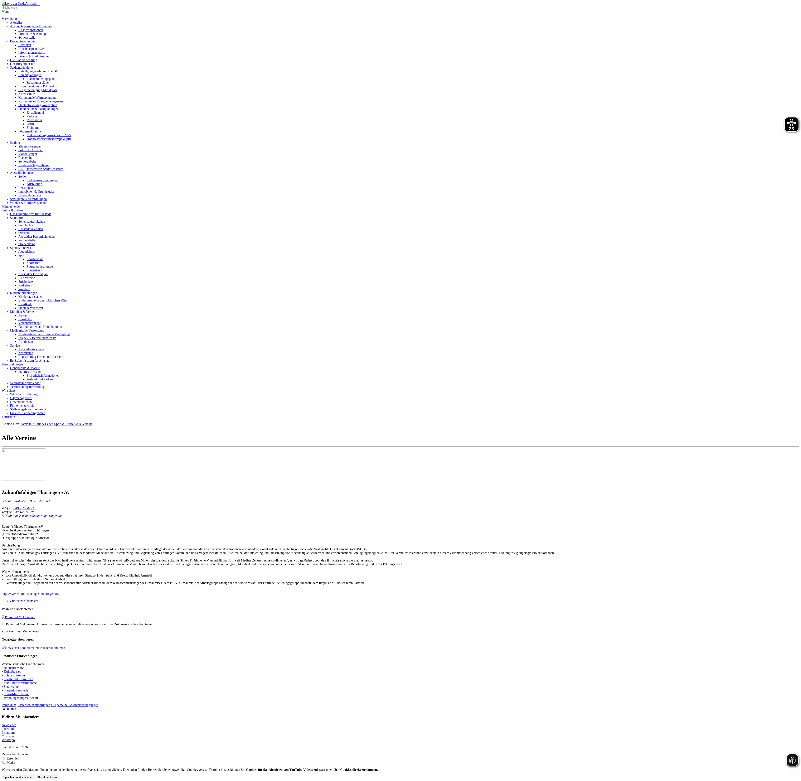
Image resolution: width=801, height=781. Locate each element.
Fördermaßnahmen (30, 131)
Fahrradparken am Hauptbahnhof (40, 326)
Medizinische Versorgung (27, 330)
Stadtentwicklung (21, 67)
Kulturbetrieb (12, 671)
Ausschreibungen (21, 172)
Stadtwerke (11, 686)
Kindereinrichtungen (23, 293)
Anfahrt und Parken (40, 379)
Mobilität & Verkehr (23, 311)
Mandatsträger (27, 154)
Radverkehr (34, 120)
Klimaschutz (26, 94)
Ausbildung (34, 184)
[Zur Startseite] (19, 3)
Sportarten (33, 263)
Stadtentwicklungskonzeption (37, 105)
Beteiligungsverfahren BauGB (38, 71)
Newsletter (25, 353)
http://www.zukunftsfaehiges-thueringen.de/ (30, 594)
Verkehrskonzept (29, 323)
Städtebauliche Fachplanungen (38, 109)
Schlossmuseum (14, 675)
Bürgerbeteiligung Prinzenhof (37, 86)
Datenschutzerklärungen (34, 56)
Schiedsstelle (26, 37)
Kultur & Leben (12, 210)
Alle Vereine (26, 278)
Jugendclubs (26, 251)
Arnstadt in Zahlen (30, 229)
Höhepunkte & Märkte (25, 368)
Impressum (9, 705)
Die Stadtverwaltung (23, 60)
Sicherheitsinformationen (43, 375)
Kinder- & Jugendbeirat (33, 165)
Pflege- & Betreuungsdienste (37, 338)
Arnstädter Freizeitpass (33, 274)
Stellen (22, 176)
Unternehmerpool (30, 195)
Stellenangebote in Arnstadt (28, 409)
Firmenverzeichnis (22, 405)
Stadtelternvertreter (30, 308)
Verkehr (32, 116)
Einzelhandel (35, 112)
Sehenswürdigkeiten (31, 221)
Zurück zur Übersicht (24, 601)
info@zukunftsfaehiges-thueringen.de (37, 515)
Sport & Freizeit (20, 248)
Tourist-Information (16, 694)
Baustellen (25, 319)
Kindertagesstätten (30, 296)
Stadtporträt (17, 218)
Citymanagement (21, 398)
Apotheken (25, 341)
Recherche (25, 157)
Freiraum (33, 127)
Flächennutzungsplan (41, 79)
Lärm (30, 124)
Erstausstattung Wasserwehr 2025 (49, 135)
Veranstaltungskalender (25, 383)
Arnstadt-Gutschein (31, 349)
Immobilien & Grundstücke (36, 191)
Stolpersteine (26, 244)
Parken (23, 315)
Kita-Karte (25, 304)
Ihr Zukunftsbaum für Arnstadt (30, 360)
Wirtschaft (8, 390)
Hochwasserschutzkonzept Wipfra (49, 139)
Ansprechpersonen (30, 30)
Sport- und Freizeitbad (18, 679)
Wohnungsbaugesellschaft (21, 698)
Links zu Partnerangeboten (27, 413)
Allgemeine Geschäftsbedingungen (75, 705)
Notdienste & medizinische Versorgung (44, 334)
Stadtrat (15, 142)
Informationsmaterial (31, 52)
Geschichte (25, 225)
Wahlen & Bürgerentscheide (28, 202)
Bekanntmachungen (23, 41)
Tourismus (8, 417)
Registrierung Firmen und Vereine (40, 356)
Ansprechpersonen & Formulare (31, 26)
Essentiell (13, 758)
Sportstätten (34, 270)
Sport (21, 255)
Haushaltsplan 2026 (31, 48)
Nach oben (9, 708)
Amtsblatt (24, 45)
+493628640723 (24, 508)
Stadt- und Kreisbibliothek (21, 683)
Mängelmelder (11, 206)
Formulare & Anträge (32, 33)
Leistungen (25, 187)
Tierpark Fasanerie (16, 690)
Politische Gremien (30, 150)
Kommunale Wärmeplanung (37, 97)
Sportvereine (35, 259)
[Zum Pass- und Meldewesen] (18, 617)
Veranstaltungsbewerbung (27, 387)
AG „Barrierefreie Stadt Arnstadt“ (40, 169)
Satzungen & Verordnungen (28, 199)
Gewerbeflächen (21, 402)
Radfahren (25, 285)
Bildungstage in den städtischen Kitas (43, 300)
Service (15, 345)
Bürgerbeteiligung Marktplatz (37, 90)
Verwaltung (9, 18)
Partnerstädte (26, 240)
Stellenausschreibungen (42, 180)
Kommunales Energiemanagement (41, 101)
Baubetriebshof (14, 668)
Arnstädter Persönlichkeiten (36, 236)
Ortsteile (23, 233)
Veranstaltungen (12, 364)
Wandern (24, 289)
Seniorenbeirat (27, 161)
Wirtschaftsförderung (24, 394)
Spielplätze (25, 281)
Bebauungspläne (38, 82)
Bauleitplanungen (30, 75)
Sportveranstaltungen (40, 266)
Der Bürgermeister (22, 64)
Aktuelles (16, 22)
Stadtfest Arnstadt (30, 371)
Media (11, 762)
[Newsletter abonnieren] (18, 648)
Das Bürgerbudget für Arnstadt (30, 214)
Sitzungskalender (29, 146)
